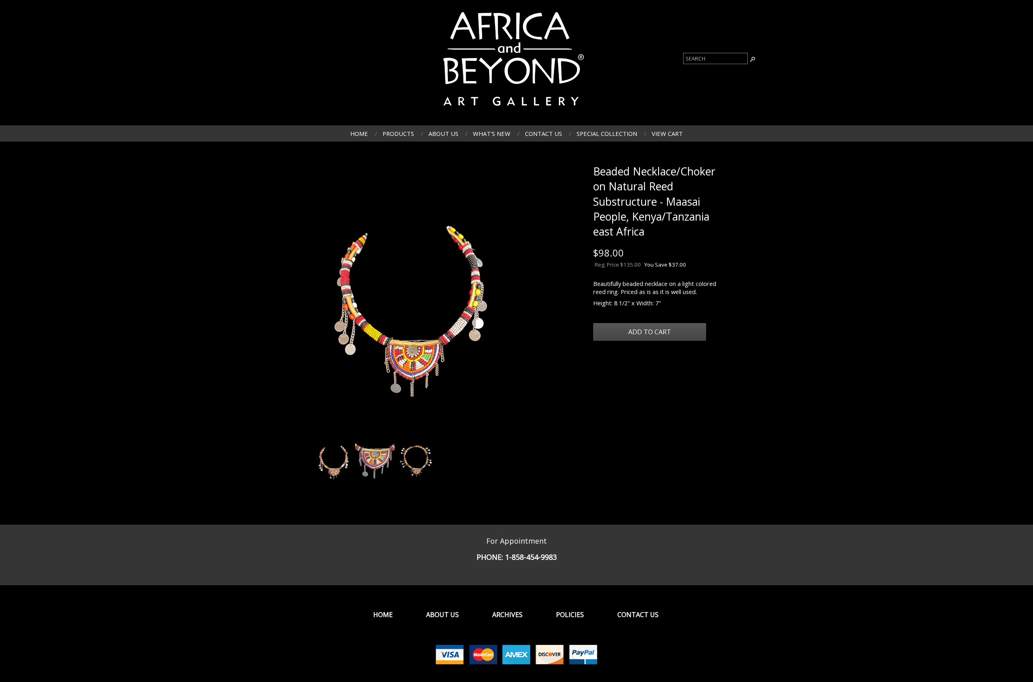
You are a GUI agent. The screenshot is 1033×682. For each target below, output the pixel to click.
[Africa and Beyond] (511, 110)
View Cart (667, 133)
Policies (570, 614)
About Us (443, 133)
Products (398, 133)
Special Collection (607, 133)
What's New (491, 133)
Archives (507, 614)
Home (359, 133)
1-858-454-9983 (531, 557)
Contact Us (543, 133)
